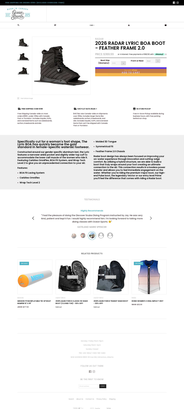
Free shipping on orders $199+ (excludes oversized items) (35, 3)
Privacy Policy (102, 399)
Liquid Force (60, 298)
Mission (20, 298)
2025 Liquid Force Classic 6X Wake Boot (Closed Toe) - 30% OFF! (72, 302)
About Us (79, 399)
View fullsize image (25, 98)
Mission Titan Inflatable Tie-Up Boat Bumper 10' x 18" (34, 302)
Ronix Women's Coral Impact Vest (147, 301)
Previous (33, 218)
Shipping (112, 399)
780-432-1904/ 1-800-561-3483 (92, 353)
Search (71, 399)
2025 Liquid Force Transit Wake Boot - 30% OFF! (111, 302)
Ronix (134, 298)
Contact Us (90, 399)
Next (150, 218)
